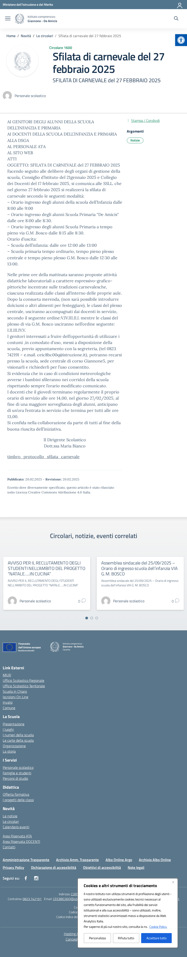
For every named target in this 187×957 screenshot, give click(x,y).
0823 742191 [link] (32, 898)
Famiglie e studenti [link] (17, 773)
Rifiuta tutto (126, 938)
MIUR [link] (7, 675)
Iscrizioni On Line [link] (15, 697)
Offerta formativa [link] (16, 794)
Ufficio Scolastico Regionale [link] (23, 680)
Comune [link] (9, 708)
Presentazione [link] (13, 724)
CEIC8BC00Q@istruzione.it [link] (71, 898)
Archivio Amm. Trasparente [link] (77, 859)
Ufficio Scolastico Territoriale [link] (24, 686)
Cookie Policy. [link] (158, 926)
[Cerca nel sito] (176, 19)
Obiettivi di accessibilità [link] (102, 867)
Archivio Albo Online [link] (155, 859)
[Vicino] (173, 882)
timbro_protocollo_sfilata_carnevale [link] (43, 456)
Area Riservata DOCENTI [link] (21, 841)
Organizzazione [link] (14, 746)
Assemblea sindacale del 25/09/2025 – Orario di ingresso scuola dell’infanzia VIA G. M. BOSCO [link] (139, 568)
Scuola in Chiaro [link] (15, 691)
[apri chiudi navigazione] (7, 19)
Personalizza (97, 938)
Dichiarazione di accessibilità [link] (53, 867)
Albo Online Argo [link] (119, 859)
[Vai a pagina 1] (86, 618)
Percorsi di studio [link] (15, 778)
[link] (181, 40)
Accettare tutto (156, 938)
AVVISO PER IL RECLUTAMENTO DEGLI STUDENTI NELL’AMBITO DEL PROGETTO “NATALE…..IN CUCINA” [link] (46, 568)
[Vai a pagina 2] (91, 618)
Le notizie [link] (10, 816)
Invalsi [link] (8, 702)
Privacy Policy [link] (13, 867)
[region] (128, 913)
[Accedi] (180, 4)
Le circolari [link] (11, 821)
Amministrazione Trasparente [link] (26, 859)
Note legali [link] (136, 867)
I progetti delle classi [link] (18, 800)
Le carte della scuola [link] (18, 740)
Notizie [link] (135, 140)
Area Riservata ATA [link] (17, 836)
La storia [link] (9, 751)
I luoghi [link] (8, 729)
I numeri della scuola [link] (18, 735)
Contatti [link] (9, 847)
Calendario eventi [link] (16, 827)
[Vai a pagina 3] (96, 618)
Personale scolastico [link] (18, 767)
